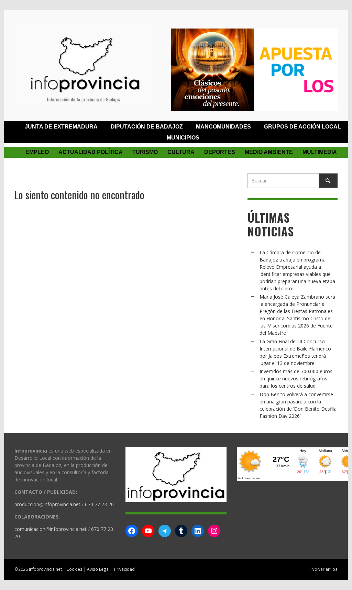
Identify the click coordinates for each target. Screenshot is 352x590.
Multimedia (319, 152)
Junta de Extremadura (61, 127)
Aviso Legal (98, 569)
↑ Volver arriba (323, 569)
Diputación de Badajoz (147, 127)
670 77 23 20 (99, 504)
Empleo (37, 152)
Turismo (145, 152)
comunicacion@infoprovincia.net (50, 529)
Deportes (219, 152)
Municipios (183, 138)
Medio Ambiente (269, 152)
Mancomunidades (223, 127)
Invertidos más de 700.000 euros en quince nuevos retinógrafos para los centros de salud (296, 378)
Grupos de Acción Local (302, 127)
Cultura (181, 152)
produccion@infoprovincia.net (47, 504)
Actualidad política (90, 152)
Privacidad (124, 569)
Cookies (74, 569)
